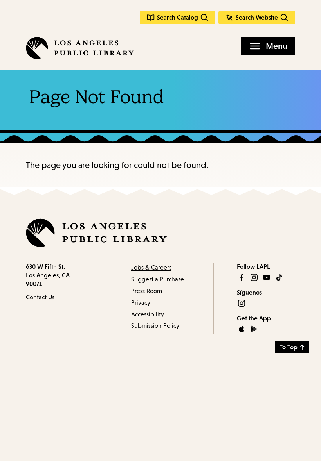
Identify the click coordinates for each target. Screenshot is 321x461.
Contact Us (40, 297)
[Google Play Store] (254, 329)
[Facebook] (241, 277)
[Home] (80, 48)
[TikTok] (279, 277)
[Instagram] (254, 277)
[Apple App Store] (241, 329)
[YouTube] (266, 277)
